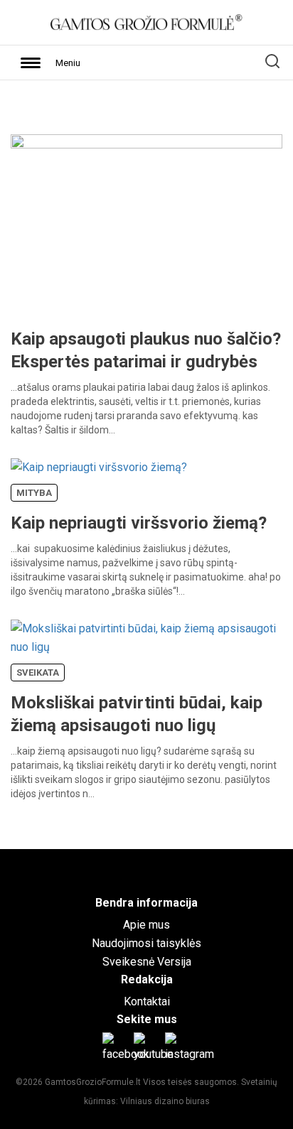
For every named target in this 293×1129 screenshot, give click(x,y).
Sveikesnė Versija (146, 961)
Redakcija (147, 979)
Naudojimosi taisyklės (146, 943)
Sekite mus (147, 1019)
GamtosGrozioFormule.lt (94, 1082)
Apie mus (146, 924)
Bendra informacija (146, 902)
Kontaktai (147, 1001)
